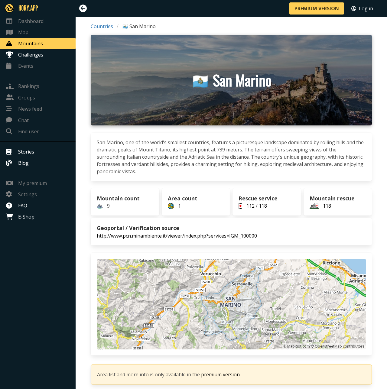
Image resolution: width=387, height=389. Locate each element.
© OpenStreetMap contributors (337, 346)
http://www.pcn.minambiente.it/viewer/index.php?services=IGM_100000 (177, 235)
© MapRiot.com (296, 346)
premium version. (221, 374)
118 (263, 206)
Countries (102, 26)
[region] (231, 304)
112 (250, 206)
